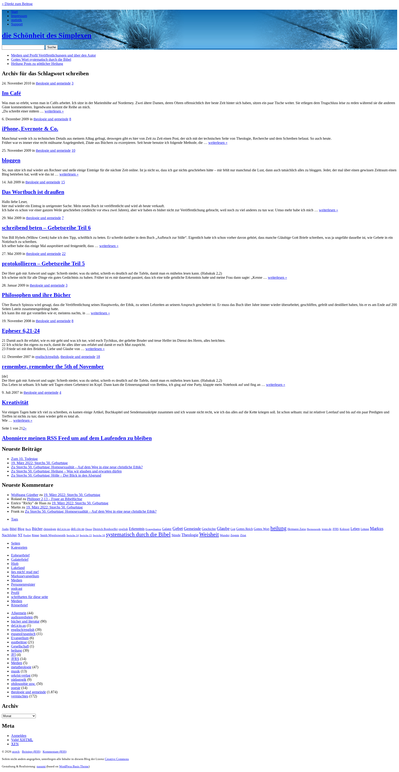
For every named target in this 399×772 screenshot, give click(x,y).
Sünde (176, 535)
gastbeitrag (19, 642)
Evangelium (20, 638)
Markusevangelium (25, 576)
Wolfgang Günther (24, 495)
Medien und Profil (53, 55)
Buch (28, 529)
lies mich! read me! (25, 572)
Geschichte (209, 529)
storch (16, 751)
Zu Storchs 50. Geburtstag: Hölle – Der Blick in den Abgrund (56, 475)
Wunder (225, 535)
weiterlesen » (54, 111)
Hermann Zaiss (296, 529)
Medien (16, 580)
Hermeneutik (314, 529)
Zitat (243, 535)
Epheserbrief (20, 555)
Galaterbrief (19, 559)
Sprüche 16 (99, 535)
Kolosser (345, 529)
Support (17, 24)
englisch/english (47, 357)
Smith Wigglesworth (53, 535)
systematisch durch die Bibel (138, 534)
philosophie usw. (23, 684)
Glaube (223, 528)
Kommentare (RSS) (54, 751)
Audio (5, 529)
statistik (16, 20)
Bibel (13, 529)
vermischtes (19, 696)
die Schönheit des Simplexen (46, 35)
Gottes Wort (41, 59)
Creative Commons (117, 759)
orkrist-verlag (20, 675)
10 (73, 150)
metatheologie (21, 667)
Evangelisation (153, 529)
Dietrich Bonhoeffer (105, 529)
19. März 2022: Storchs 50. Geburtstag (39, 463)
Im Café (11, 93)
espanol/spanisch (23, 634)
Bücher (37, 529)
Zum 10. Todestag (24, 459)
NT (20, 535)
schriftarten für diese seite (29, 597)
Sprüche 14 (72, 535)
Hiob (14, 564)
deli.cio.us (77, 529)
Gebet (177, 528)
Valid (22, 740)
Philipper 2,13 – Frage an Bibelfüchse (54, 499)
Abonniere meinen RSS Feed (77, 438)
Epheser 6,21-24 (21, 331)
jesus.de (327, 529)
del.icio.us (63, 529)
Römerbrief (19, 605)
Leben (355, 529)
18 (98, 357)
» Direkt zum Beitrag (17, 4)
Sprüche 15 (86, 535)
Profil (15, 593)
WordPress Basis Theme (74, 766)
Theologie (189, 535)
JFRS (335, 529)
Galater (167, 529)
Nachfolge (9, 535)
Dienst (88, 529)
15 (63, 182)
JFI (13, 655)
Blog (21, 529)
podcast (16, 588)
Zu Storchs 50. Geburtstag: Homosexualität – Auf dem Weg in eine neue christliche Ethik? (77, 467)
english (123, 529)
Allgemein (18, 613)
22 (64, 254)
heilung (278, 528)
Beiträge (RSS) (31, 751)
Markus (376, 528)
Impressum (19, 16)
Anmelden (18, 736)
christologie (49, 529)
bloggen (11, 160)
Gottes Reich (244, 529)
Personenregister (23, 584)
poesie (15, 688)
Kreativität (15, 402)
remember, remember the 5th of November (53, 366)
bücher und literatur (25, 621)
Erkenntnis (137, 529)
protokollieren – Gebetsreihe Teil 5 (43, 263)
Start (14, 12)
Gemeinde (192, 528)
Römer (35, 535)
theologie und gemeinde (53, 83)
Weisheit (209, 534)
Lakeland (18, 568)
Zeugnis (234, 535)
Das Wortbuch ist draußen (33, 192)
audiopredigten (22, 617)
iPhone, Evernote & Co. (30, 129)
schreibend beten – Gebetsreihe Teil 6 (46, 228)
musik (15, 671)
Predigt (27, 535)
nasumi (41, 766)
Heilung (37, 64)
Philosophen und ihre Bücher (36, 295)
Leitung (365, 529)
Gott (232, 529)
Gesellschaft (20, 646)
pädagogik (18, 679)
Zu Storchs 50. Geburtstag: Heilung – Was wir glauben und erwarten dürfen (66, 471)
